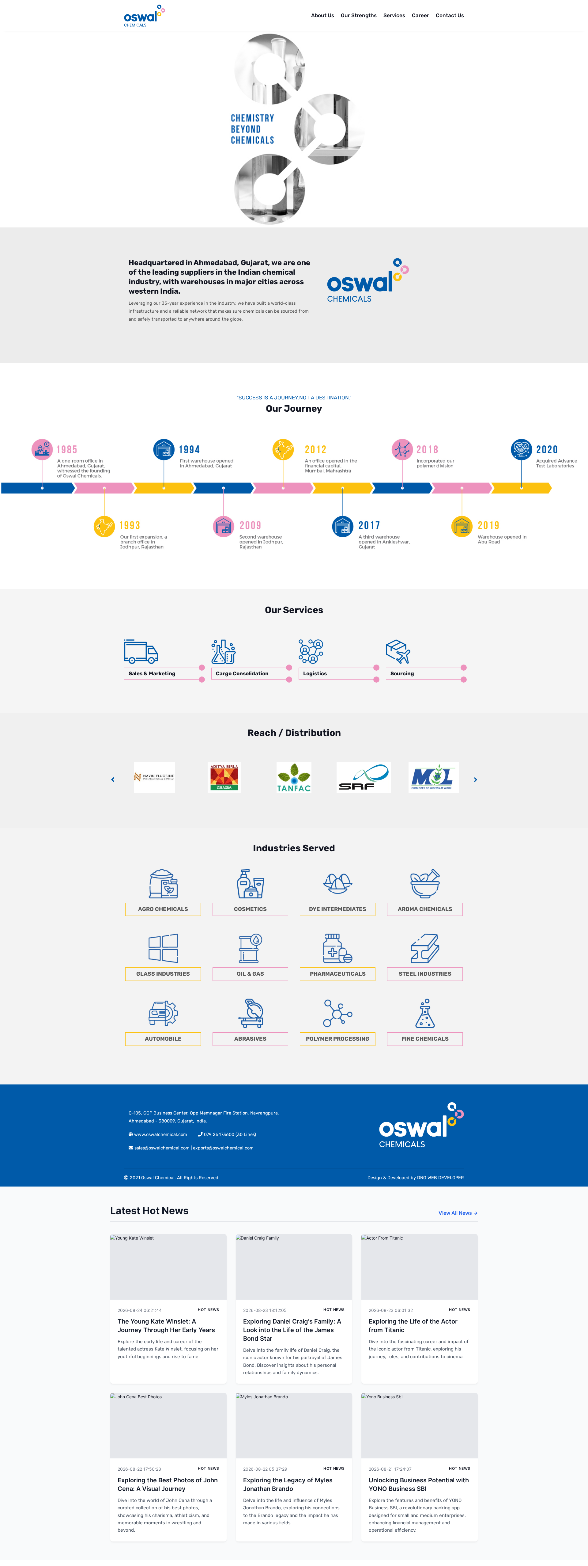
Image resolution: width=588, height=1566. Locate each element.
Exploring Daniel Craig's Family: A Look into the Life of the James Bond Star (292, 1330)
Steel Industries (425, 973)
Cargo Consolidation (242, 673)
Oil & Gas (250, 973)
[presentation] (112, 780)
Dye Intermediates (337, 909)
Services (394, 15)
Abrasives (250, 1038)
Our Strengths (359, 15)
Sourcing (402, 673)
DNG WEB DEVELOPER (440, 1177)
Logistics (315, 673)
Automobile (163, 1038)
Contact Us (450, 15)
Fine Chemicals (425, 1038)
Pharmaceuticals (338, 973)
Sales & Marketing (152, 673)
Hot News (208, 1309)
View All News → (458, 1213)
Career (420, 15)
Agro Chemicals (163, 909)
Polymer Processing (337, 1038)
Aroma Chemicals (425, 909)
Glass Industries (163, 973)
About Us (322, 15)
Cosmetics (250, 909)
